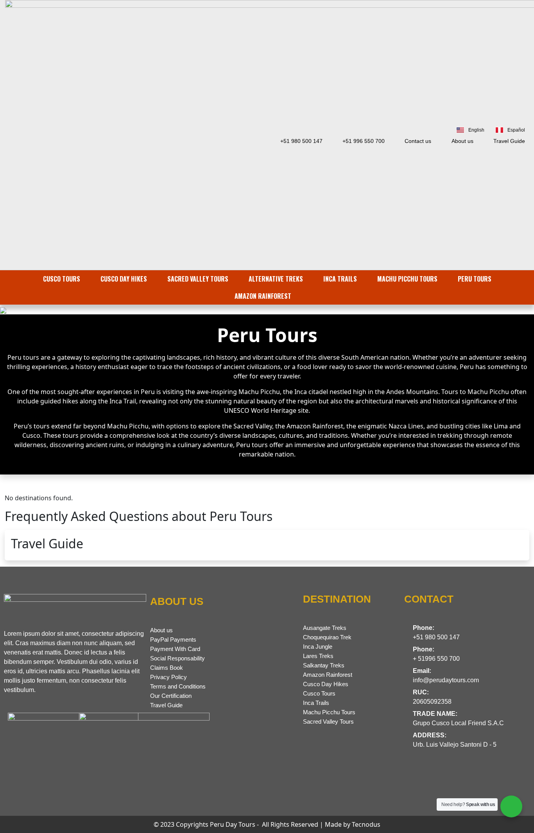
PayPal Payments (173, 639)
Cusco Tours (319, 693)
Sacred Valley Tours (328, 721)
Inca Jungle (317, 646)
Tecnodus (366, 824)
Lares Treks (318, 656)
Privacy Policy (168, 677)
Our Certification (171, 695)
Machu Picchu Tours (329, 712)
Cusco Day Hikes (325, 684)
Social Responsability (177, 658)
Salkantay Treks (323, 665)
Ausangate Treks (324, 627)
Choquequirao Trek (327, 637)
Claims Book (166, 667)
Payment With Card (175, 649)
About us (161, 630)
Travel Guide (166, 705)
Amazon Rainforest (327, 674)
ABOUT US (176, 601)
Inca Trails (316, 702)
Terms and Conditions (178, 686)
